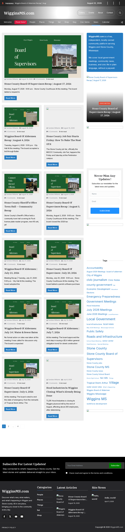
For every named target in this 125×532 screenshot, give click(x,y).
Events (91, 13)
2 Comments (11, 198)
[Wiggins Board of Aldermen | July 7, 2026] (63, 309)
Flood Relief (21, 22)
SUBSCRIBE (105, 211)
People (32, 22)
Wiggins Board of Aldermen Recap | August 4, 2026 (76, 511)
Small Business (91, 344)
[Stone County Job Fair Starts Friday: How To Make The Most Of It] (63, 117)
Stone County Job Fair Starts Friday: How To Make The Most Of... (36, 3)
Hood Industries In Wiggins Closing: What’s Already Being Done (63, 391)
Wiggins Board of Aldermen (98, 390)
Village (114, 382)
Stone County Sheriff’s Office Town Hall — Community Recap (20, 206)
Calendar (105, 22)
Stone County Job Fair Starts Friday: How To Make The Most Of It (63, 140)
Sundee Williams (12, 79)
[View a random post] (122, 22)
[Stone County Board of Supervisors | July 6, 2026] (21, 368)
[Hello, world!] (97, 499)
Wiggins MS (97, 399)
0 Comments (40, 79)
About (100, 13)
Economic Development (98, 289)
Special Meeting (103, 344)
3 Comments (53, 264)
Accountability (95, 267)
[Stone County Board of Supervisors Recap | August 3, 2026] (63, 183)
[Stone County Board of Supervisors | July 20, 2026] (63, 249)
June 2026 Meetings (97, 314)
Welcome (8, 22)
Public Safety (95, 331)
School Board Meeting (94, 341)
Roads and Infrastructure (104, 336)
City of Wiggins (94, 275)
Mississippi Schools (107, 328)
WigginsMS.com (19, 13)
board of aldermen (114, 272)
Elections (90, 293)
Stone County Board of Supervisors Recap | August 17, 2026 (37, 83)
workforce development (97, 404)
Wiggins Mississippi (96, 394)
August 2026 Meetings (96, 272)
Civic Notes (85, 22)
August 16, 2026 (74, 516)
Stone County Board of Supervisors (102, 356)
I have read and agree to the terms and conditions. (91, 473)
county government (99, 284)
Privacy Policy (9, 527)
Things (51, 22)
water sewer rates (94, 387)
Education (114, 289)
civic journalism (97, 280)
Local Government (101, 319)
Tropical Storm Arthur (97, 383)
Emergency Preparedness (103, 296)
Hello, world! (110, 498)
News (96, 22)
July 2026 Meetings (99, 309)
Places (42, 22)
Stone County (97, 348)
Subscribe (115, 465)
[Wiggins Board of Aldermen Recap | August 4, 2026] (21, 117)
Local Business (113, 314)
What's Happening (109, 387)
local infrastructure (94, 324)
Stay (74, 22)
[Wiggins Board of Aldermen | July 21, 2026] (21, 249)
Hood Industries (93, 306)
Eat (59, 22)
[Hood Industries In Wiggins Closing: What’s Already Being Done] (63, 368)
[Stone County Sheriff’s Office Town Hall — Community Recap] (21, 183)
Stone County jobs (94, 363)
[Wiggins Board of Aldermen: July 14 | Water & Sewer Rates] (21, 309)
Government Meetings (101, 301)
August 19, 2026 (74, 503)
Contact (110, 13)
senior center (107, 341)
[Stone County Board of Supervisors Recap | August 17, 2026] (42, 56)
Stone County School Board (98, 374)
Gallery (82, 13)
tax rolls (104, 378)
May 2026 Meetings (93, 328)
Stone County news (95, 371)
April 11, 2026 (109, 501)
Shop (67, 22)
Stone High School (93, 378)
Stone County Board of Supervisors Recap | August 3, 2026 (63, 206)
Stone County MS (98, 367)
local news (108, 324)
